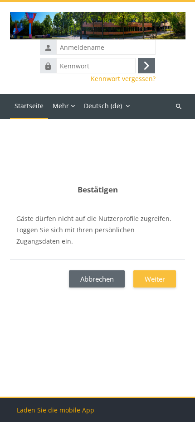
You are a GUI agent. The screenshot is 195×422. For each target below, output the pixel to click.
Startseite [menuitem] (29, 105)
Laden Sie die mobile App (55, 410)
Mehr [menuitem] (61, 105)
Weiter (155, 278)
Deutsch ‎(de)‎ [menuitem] (103, 105)
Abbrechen (97, 278)
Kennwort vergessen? (123, 79)
